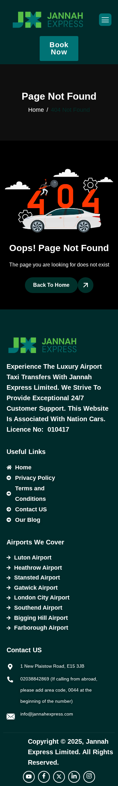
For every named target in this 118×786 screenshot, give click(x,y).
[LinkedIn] (74, 777)
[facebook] (44, 777)
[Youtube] (29, 777)
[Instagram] (89, 777)
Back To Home (51, 285)
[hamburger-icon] (105, 19)
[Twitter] (59, 777)
